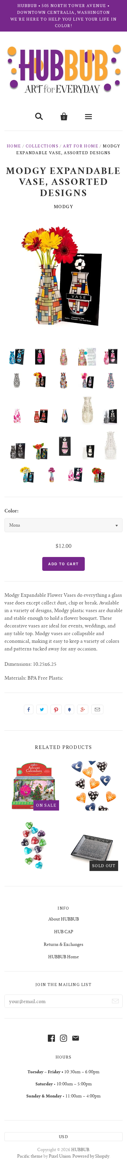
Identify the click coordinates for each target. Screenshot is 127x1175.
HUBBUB (80, 1150)
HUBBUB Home (63, 957)
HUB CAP (63, 932)
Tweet (42, 709)
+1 (82, 709)
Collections (42, 146)
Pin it (56, 709)
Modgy (64, 206)
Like (28, 709)
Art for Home (80, 146)
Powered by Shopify (90, 1157)
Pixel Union (60, 1157)
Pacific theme (30, 1157)
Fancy (69, 709)
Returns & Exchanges (63, 945)
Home (14, 146)
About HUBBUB (63, 920)
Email (97, 709)
